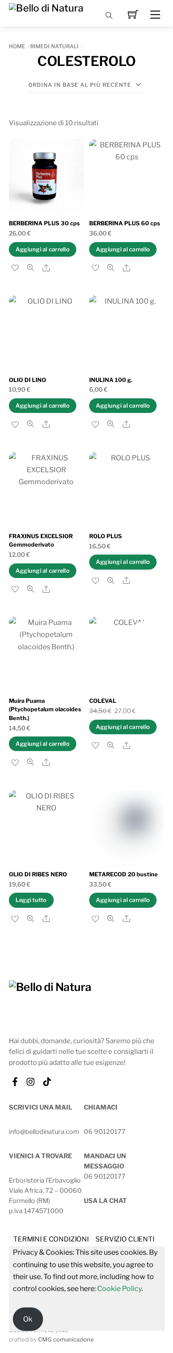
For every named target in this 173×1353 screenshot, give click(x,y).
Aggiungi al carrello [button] (43, 249)
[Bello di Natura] (46, 7)
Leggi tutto (31, 900)
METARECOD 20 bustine (123, 874)
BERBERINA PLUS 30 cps (44, 223)
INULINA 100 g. (110, 380)
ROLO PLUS (105, 536)
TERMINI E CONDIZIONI (51, 1239)
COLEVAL (102, 701)
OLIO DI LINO (27, 380)
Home (17, 46)
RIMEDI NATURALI (54, 46)
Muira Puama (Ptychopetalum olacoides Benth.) (45, 709)
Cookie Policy (119, 1288)
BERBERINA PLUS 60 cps (124, 223)
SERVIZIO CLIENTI (124, 1239)
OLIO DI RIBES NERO (38, 874)
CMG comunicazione (66, 1339)
